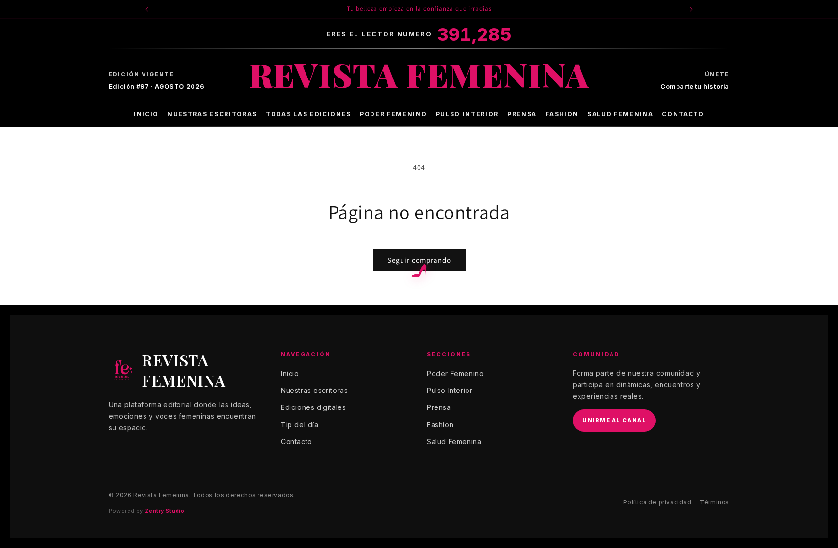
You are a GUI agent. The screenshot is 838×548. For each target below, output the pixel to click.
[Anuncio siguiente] (691, 9)
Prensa (522, 114)
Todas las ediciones (308, 114)
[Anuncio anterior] (147, 9)
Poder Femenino (393, 114)
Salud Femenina (620, 114)
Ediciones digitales (313, 407)
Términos (714, 502)
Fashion (562, 114)
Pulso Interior (467, 114)
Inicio (146, 114)
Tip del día (300, 425)
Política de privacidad (657, 502)
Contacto (683, 114)
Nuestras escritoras (212, 114)
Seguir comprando (419, 260)
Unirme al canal (614, 420)
